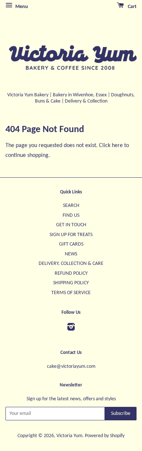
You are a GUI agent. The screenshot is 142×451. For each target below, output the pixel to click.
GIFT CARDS (71, 244)
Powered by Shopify (105, 435)
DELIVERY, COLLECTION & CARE (71, 263)
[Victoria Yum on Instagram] (71, 328)
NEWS (71, 254)
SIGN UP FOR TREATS (71, 234)
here (117, 146)
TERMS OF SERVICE (71, 292)
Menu (21, 6)
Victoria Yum (69, 435)
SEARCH (71, 205)
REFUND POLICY (71, 273)
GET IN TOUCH (71, 225)
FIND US (71, 215)
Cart (132, 6)
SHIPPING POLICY (71, 283)
